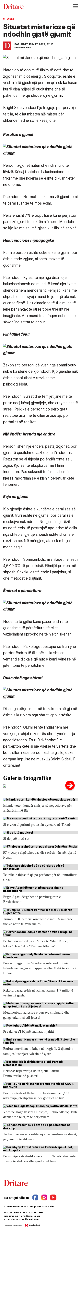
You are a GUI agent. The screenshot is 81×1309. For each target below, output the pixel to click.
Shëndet (8, 19)
